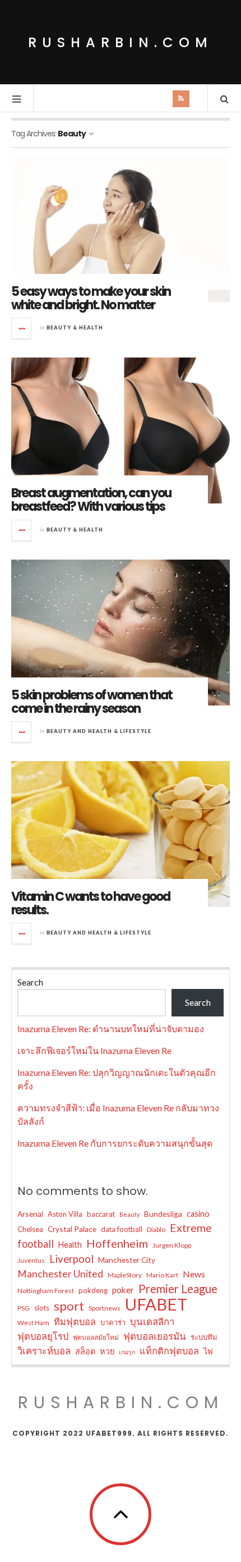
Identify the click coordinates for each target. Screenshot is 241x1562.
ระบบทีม (204, 1336)
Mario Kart (162, 1275)
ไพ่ (208, 1351)
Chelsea (30, 1229)
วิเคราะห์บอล (44, 1351)
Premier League (177, 1288)
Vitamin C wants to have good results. (90, 903)
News (194, 1273)
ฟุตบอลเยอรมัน (154, 1336)
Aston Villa (65, 1214)
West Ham (33, 1322)
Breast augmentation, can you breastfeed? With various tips (91, 499)
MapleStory (125, 1275)
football (35, 1244)
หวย (107, 1351)
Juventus (31, 1260)
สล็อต (85, 1351)
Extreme (191, 1227)
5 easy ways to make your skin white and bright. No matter (90, 298)
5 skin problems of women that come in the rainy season (91, 701)
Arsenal (30, 1214)
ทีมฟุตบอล (75, 1321)
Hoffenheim (117, 1243)
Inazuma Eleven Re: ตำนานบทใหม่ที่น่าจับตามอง (110, 1028)
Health (70, 1244)
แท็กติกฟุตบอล (169, 1350)
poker (123, 1290)
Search (30, 982)
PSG (23, 1308)
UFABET (156, 1304)
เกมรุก (127, 1351)
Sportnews (105, 1308)
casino (198, 1214)
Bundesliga (163, 1214)
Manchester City (126, 1260)
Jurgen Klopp (171, 1245)
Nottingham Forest (45, 1290)
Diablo (156, 1229)
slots (41, 1307)
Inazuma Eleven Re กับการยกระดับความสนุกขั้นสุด (114, 1143)
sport (69, 1306)
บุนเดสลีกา (152, 1321)
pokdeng (93, 1290)
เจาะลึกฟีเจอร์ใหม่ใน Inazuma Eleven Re (94, 1050)
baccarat (101, 1214)
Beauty (129, 1214)
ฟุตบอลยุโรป (42, 1336)
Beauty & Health (75, 327)
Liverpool (71, 1259)
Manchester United (60, 1274)
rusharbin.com (120, 42)
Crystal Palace (72, 1229)
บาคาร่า (113, 1322)
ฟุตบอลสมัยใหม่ (96, 1337)
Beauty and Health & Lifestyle (99, 731)
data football (121, 1229)
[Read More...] (22, 328)
